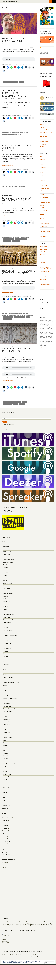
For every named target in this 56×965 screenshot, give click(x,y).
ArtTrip (41, 175)
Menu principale (54, 1)
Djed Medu (42, 127)
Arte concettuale (7, 774)
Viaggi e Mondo (43, 236)
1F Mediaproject (43, 156)
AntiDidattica (43, 251)
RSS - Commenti (6, 854)
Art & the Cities (43, 164)
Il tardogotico (6, 606)
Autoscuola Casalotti (44, 249)
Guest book (5, 808)
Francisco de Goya (8, 687)
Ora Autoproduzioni (44, 220)
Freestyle (5, 792)
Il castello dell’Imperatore (14, 94)
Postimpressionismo (7, 727)
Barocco (5, 661)
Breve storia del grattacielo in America (11, 763)
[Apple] (7, 511)
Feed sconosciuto (46, 48)
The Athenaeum (43, 144)
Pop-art (4, 766)
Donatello (6, 625)
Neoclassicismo (6, 674)
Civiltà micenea (6, 554)
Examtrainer (5, 795)
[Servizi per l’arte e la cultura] (47, 97)
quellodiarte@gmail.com (36, 956)
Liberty (4, 740)
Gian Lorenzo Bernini (8, 666)
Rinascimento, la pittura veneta (10, 653)
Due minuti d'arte (43, 185)
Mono (14, 90)
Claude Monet (7, 724)
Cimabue (6, 609)
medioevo (21, 82)
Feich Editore (43, 254)
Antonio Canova (7, 680)
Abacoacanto (43, 124)
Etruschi (5, 575)
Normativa (4, 803)
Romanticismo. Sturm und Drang (10, 698)
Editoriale (4, 838)
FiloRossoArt (42, 262)
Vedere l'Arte (43, 234)
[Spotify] (9, 511)
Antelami (5, 186)
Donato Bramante (8, 640)
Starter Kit (5, 825)
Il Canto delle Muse (44, 274)
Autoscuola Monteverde (45, 257)
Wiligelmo (21, 403)
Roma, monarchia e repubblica (9, 577)
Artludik (41, 172)
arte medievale (24, 132)
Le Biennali (42, 205)
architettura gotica (14, 313)
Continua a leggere (7, 111)
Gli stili (3, 541)
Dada (4, 750)
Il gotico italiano (6, 601)
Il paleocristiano (6, 585)
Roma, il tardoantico (7, 583)
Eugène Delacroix (8, 695)
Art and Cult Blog (43, 167)
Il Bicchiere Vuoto (44, 197)
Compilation (5, 830)
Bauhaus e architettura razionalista (11, 761)
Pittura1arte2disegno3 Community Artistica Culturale (46, 268)
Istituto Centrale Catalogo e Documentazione (46, 133)
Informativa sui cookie (29, 962)
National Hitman (43, 246)
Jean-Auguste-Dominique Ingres (11, 682)
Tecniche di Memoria (44, 223)
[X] (3, 511)
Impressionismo (6, 719)
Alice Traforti (43, 159)
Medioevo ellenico (7, 557)
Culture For (42, 180)
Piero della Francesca (8, 630)
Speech (7, 35)
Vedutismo (5, 672)
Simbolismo (5, 716)
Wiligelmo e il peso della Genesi (16, 350)
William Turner (7, 703)
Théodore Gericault (8, 693)
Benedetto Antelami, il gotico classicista (18, 272)
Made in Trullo (43, 207)
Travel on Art (43, 228)
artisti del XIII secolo (19, 317)
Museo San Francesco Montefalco (44, 217)
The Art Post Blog (44, 226)
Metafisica (5, 753)
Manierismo (5, 651)
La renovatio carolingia (8, 593)
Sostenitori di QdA (6, 805)
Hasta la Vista (43, 194)
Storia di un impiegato (44, 271)
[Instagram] (5, 511)
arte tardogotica (16, 315)
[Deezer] (28, 481)
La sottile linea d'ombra (45, 202)
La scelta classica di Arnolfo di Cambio (16, 199)
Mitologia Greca (43, 136)
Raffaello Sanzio (7, 648)
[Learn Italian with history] (47, 103)
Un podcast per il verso (45, 231)
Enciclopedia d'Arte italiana (46, 129)
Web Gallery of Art (44, 146)
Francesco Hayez (7, 690)
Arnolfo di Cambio (7, 237)
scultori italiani (7, 240)
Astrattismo (5, 748)
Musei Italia (42, 139)
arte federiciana (7, 132)
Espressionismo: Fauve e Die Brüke (11, 735)
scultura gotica (7, 318)
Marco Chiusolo (43, 210)
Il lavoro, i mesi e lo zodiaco (16, 146)
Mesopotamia (6, 546)
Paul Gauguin (7, 732)
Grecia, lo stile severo (8, 562)
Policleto (6, 567)
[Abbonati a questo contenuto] (40, 48)
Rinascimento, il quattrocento (9, 619)
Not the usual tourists (45, 276)
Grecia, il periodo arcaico (8, 559)
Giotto (5, 604)
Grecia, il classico (7, 564)
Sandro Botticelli (7, 632)
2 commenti (14, 276)
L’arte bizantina (6, 588)
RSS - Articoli (5, 852)
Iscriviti (4, 421)
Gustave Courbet (8, 711)
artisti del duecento (27, 315)
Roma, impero (6, 580)
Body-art (5, 782)
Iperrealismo (6, 784)
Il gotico (5, 598)
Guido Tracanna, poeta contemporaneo (45, 191)
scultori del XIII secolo (21, 239)
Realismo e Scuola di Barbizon (9, 708)
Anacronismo (6, 787)
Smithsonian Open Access (46, 141)
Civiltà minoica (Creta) (8, 551)
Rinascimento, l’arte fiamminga (10, 635)
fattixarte (42, 281)
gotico (24, 402)
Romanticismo (6, 685)
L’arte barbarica (6, 591)
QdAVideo (4, 843)
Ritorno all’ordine (7, 755)
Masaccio (6, 627)
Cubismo (5, 742)
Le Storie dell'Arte (6, 841)
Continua (42, 347)
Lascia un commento (17, 43)
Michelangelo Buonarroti (9, 646)
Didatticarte (42, 183)
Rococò (4, 669)
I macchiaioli (5, 714)
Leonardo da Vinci (8, 643)
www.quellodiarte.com (9, 2)
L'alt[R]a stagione (43, 200)
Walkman (15, 268)
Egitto (4, 549)
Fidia (5, 570)
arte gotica (6, 82)
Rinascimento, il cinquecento (9, 638)
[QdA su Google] (28, 467)
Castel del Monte (16, 134)
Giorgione (6, 656)
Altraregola (42, 259)
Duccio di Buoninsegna (9, 614)
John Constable (7, 706)
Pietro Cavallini (7, 612)
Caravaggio (6, 664)
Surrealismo (5, 758)
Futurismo (5, 745)
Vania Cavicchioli (43, 264)
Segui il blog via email (9, 412)
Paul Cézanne (7, 729)
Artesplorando (43, 169)
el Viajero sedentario (44, 188)
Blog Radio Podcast (7, 90)
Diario (3, 35)
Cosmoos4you (43, 177)
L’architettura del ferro (8, 737)
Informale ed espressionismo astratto (11, 769)
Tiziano (5, 659)
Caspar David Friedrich (9, 700)
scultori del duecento (8, 239)
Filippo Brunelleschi (8, 622)
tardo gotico (16, 240)
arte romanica (6, 134)
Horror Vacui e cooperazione (13, 40)
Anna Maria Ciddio (44, 162)
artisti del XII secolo (8, 317)
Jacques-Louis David (8, 677)
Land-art (5, 779)
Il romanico (5, 596)
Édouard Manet (7, 721)
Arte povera (5, 771)
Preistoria (5, 543)
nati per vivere (43, 279)
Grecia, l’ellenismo (7, 572)
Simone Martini (7, 617)
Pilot (28, 317)
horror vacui (14, 82)
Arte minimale (6, 776)
